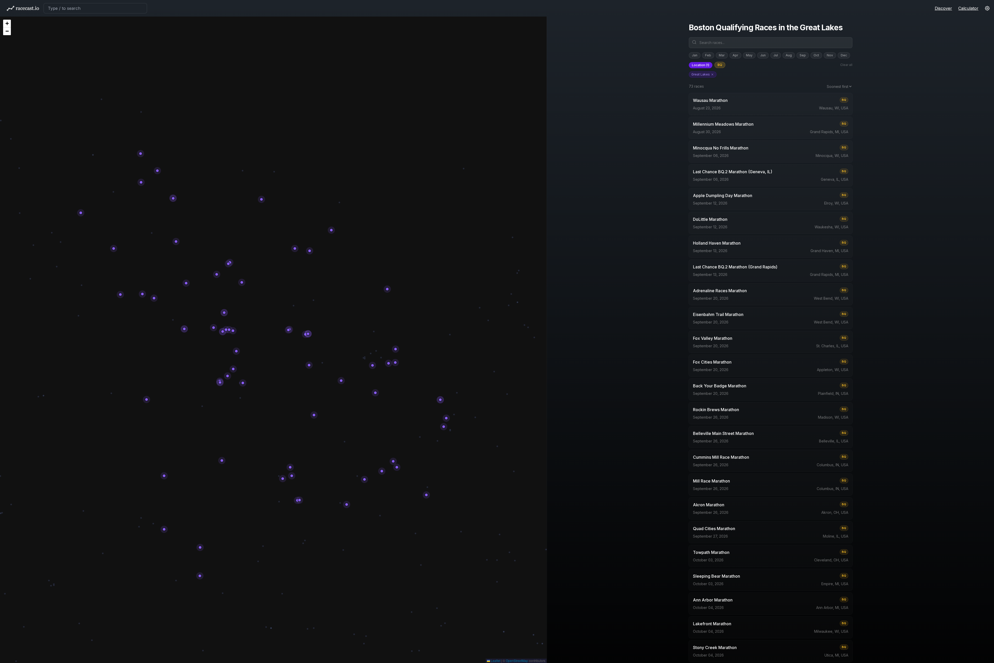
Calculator (968, 8)
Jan (694, 55)
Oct (816, 55)
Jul (775, 55)
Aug (789, 55)
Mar (722, 55)
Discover (943, 8)
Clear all (846, 65)
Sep (803, 55)
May (749, 55)
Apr (735, 55)
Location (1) (700, 65)
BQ (720, 65)
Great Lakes (700, 74)
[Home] (22, 8)
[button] (7, 23)
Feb (708, 55)
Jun (763, 55)
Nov (830, 55)
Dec (844, 55)
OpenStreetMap (517, 660)
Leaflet (495, 660)
